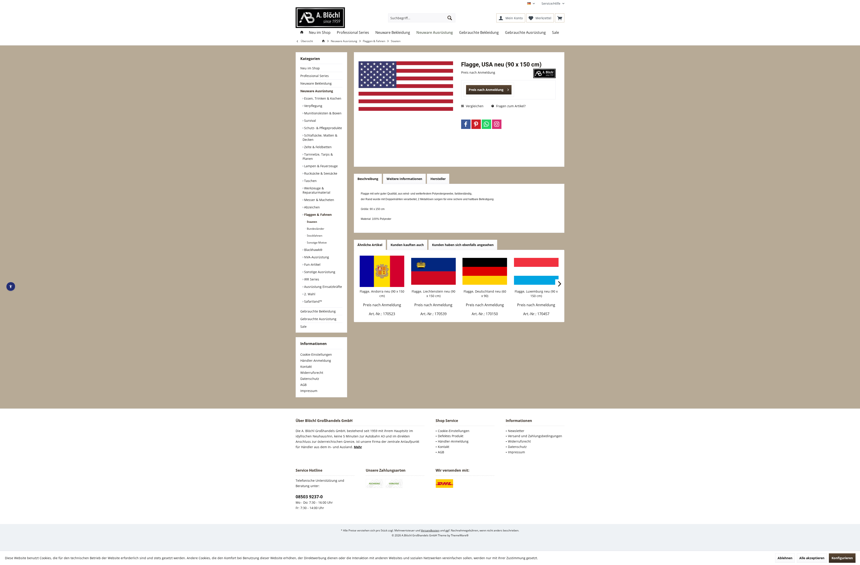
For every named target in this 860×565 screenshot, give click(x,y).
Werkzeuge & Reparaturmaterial (316, 190)
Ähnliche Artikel (369, 245)
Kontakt (306, 366)
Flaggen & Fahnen (317, 214)
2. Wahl (309, 294)
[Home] (302, 32)
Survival (309, 120)
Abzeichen (311, 207)
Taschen (310, 181)
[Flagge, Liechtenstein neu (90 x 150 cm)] (433, 271)
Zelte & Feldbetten (317, 147)
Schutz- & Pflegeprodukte (322, 128)
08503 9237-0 (309, 497)
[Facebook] (466, 124)
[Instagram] (496, 124)
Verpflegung (312, 106)
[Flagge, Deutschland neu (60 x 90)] (484, 271)
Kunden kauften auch (407, 245)
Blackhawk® (312, 250)
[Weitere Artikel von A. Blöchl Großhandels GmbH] (544, 73)
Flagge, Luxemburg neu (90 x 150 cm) (536, 293)
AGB (303, 385)
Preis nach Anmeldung (486, 90)
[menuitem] (551, 3)
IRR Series (311, 279)
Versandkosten (430, 530)
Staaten (311, 222)
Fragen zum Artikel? (510, 106)
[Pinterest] (476, 124)
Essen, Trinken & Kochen (322, 98)
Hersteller (438, 179)
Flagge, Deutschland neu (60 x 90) (485, 293)
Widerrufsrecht (311, 372)
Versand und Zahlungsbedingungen (535, 436)
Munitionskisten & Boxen (322, 113)
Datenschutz (309, 379)
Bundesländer (315, 229)
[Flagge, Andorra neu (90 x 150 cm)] (382, 271)
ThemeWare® (460, 535)
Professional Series (314, 76)
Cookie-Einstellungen (316, 354)
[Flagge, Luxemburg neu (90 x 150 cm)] (536, 271)
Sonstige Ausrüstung (319, 272)
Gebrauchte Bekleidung (318, 311)
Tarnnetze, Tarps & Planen (318, 156)
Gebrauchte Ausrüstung (318, 319)
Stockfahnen (314, 236)
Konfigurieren (842, 558)
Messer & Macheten (318, 200)
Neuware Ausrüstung (316, 91)
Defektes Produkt (450, 436)
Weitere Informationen (404, 179)
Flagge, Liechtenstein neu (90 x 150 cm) (433, 293)
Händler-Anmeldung (315, 360)
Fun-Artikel (311, 264)
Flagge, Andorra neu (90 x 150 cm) (382, 293)
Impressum (308, 391)
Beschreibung (367, 179)
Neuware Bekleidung (316, 83)
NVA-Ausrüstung (316, 257)
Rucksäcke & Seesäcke (320, 173)
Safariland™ (312, 301)
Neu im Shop (310, 68)
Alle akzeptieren (811, 558)
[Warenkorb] (559, 17)
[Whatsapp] (486, 124)
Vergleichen (474, 106)
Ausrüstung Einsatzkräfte (322, 287)
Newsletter (516, 431)
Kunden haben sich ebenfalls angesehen (463, 245)
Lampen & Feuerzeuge (320, 166)
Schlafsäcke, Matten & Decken (320, 137)
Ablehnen (785, 558)
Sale (303, 326)
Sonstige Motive (316, 242)
